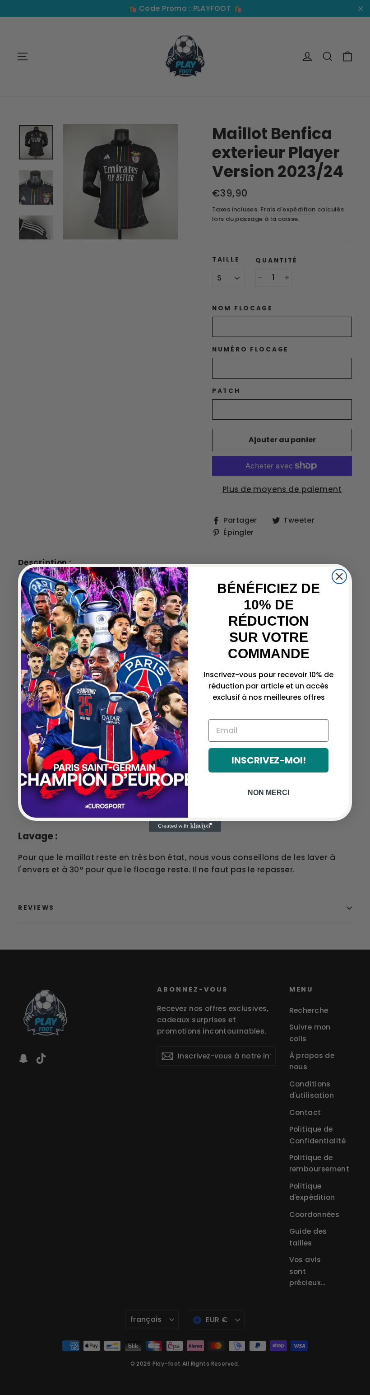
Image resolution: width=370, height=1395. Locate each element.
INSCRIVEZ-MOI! (268, 760)
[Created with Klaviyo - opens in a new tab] (185, 826)
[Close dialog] (339, 576)
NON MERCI (268, 792)
